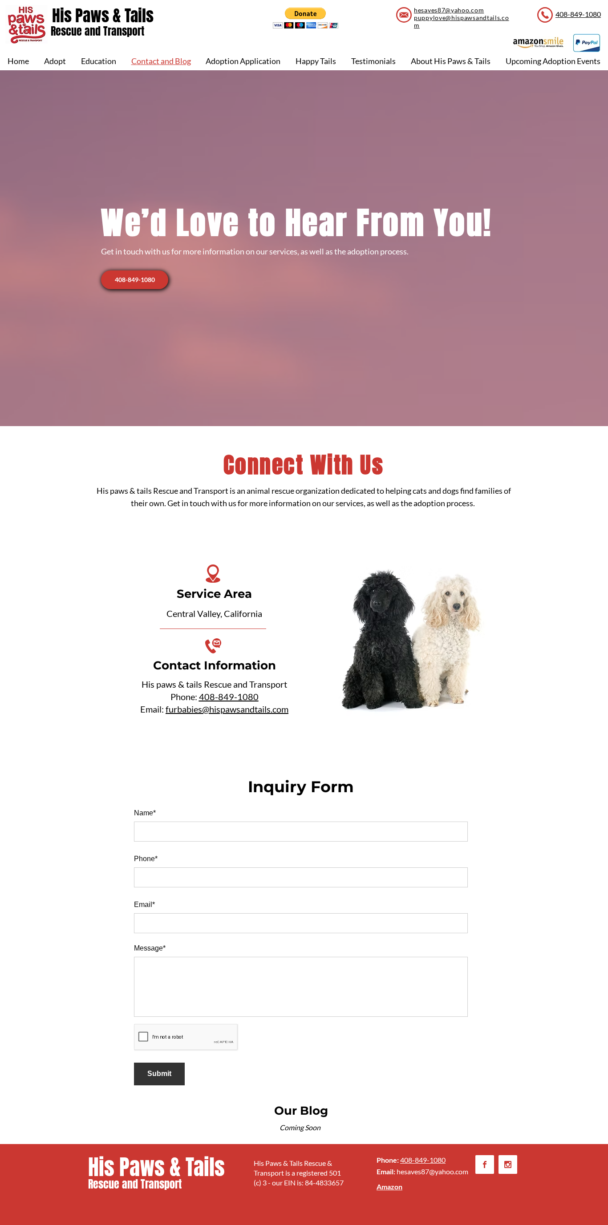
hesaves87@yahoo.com (432, 1171)
